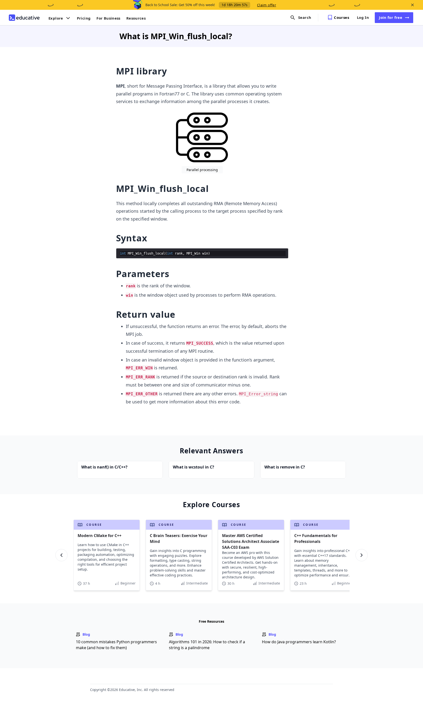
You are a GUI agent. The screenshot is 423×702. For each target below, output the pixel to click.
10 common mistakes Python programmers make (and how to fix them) (116, 644)
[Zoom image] (202, 137)
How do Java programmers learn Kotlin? (299, 641)
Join (390, 17)
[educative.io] (24, 17)
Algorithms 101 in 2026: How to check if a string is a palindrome (207, 644)
